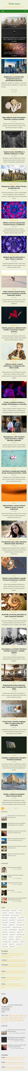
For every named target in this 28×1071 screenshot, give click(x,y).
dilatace (18, 912)
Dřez (14, 792)
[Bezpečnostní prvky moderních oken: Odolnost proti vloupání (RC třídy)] (14, 672)
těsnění (15, 941)
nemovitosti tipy (17, 927)
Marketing (9, 1020)
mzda (4, 925)
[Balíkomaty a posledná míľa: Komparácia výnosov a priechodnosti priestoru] (14, 66)
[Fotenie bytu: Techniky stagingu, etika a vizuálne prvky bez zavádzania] (14, 708)
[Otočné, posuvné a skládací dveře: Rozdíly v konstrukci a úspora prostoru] (14, 315)
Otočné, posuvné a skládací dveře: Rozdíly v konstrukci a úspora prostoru (14, 329)
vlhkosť (22, 941)
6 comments (19, 884)
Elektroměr (14, 361)
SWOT (12, 1018)
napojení (11, 925)
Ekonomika (3, 1018)
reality (4, 937)
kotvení (12, 922)
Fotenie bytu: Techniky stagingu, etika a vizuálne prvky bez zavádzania (14, 723)
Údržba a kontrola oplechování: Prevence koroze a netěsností (14, 223)
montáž (19, 922)
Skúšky (17, 1020)
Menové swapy (11, 890)
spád (18, 939)
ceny (20, 910)
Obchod (21, 1020)
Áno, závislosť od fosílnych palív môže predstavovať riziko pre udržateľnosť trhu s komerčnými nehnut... (13, 986)
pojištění (20, 932)
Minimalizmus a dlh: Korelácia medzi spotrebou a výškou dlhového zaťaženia (14, 438)
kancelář (12, 920)
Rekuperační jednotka (14, 184)
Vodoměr (14, 755)
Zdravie (8, 1018)
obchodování (13, 929)
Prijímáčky (13, 1017)
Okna (14, 683)
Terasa (14, 468)
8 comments (19, 878)
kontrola (5, 922)
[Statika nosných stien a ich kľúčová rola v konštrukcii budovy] (14, 21)
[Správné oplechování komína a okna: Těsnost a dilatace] (14, 244)
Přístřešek (14, 612)
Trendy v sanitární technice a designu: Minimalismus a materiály (14, 403)
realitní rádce (21, 934)
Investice (14, 74)
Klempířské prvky (14, 220)
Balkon (14, 503)
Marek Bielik (14, 90)
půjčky (12, 934)
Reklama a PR (14, 1015)
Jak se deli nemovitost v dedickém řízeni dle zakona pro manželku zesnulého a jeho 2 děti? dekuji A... (13, 966)
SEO (9, 1015)
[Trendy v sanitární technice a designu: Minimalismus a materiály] (14, 389)
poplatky (5, 934)
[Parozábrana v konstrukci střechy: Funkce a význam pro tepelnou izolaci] (14, 50)
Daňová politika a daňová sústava (15, 882)
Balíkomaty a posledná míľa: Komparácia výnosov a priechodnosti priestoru (14, 78)
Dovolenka (3, 1022)
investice (21, 917)
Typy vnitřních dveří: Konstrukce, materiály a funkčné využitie (14, 118)
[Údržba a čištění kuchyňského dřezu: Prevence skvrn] (14, 781)
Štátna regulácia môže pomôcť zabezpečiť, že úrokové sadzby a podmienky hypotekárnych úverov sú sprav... (13, 973)
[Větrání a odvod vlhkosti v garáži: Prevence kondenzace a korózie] (14, 565)
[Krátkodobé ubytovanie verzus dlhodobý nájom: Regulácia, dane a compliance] (14, 36)
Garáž (14, 576)
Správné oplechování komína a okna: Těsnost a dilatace (14, 258)
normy (4, 929)
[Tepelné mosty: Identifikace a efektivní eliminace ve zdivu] (14, 139)
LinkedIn (3, 1011)
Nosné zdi (14, 149)
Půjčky (14, 289)
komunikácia (20, 920)
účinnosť (5, 946)
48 (16, 808)
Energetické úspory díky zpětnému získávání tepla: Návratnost (14, 542)
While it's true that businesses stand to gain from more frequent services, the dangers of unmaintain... (13, 979)
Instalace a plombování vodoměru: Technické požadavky (14, 758)
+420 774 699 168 (5, 1010)
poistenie (12, 932)
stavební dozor (6, 941)
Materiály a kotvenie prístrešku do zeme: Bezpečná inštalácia (14, 615)
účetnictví (19, 944)
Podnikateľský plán (18, 1018)
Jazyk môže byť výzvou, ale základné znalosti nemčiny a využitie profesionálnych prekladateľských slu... (12, 955)
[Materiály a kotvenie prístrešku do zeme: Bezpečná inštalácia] (14, 601)
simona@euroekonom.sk (6, 1006)
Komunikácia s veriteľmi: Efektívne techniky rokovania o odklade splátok (14, 650)
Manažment (7, 1017)
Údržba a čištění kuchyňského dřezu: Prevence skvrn (14, 795)
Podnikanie (18, 1017)
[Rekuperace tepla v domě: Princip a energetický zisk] (14, 173)
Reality (2, 1017)
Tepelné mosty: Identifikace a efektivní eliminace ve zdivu (14, 153)
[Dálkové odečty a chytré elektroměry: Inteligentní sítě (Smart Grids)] (14, 351)
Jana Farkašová (16, 1033)
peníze (4, 932)
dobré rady (5, 915)
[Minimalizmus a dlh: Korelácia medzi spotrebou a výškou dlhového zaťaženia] (14, 424)
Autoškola (24, 1015)
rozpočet (18, 937)
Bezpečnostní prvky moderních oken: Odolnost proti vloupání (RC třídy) (14, 687)
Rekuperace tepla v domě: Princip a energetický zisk (14, 187)
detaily (11, 912)
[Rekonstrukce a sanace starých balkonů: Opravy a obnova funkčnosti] (14, 492)
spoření (11, 939)
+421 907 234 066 (5, 1008)
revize (11, 937)
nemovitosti (6, 927)
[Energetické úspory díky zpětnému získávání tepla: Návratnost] (14, 529)
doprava (5, 917)
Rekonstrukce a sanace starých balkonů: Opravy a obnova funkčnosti (14, 507)
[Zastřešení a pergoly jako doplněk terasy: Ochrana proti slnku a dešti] (14, 458)
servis (4, 939)
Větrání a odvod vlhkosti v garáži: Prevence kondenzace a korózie (14, 579)
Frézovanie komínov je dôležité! (14, 867)
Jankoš (16, 1048)
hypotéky (13, 917)
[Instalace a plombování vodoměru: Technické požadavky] (14, 745)
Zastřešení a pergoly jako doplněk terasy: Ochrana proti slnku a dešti (14, 472)
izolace (4, 920)
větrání (4, 944)
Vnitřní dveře (14, 115)
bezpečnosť (5, 910)
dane (4, 912)
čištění (12, 946)
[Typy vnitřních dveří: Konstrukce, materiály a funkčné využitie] (14, 104)
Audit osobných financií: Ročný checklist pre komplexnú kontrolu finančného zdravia (14, 293)
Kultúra (13, 1020)
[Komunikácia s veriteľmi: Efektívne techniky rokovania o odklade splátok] (14, 636)
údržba (11, 944)
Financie (23, 1017)
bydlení (13, 910)
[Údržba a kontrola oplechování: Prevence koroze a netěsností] (14, 210)
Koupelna (14, 400)
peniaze (21, 929)
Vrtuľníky (19, 1015)
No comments (22, 1033)
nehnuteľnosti (20, 925)
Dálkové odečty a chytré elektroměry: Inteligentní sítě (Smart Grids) (14, 366)
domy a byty (14, 915)
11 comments (19, 869)
